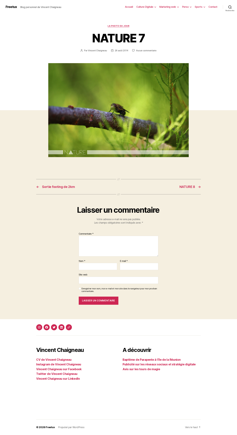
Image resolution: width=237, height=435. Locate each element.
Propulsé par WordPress (71, 427)
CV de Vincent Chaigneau (54, 359)
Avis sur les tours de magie (141, 369)
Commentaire (86, 234)
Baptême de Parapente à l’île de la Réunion (152, 359)
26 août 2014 (121, 50)
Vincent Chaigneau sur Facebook (59, 369)
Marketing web (167, 6)
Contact (212, 6)
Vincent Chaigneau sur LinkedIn (58, 378)
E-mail (124, 261)
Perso (185, 6)
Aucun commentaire (146, 50)
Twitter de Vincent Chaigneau (56, 374)
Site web (83, 274)
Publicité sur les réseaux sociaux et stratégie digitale (159, 364)
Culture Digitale (144, 6)
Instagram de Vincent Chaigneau (58, 364)
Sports (198, 6)
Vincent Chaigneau (97, 50)
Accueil (129, 6)
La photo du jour (118, 26)
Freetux (11, 7)
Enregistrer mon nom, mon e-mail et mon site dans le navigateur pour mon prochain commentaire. (119, 289)
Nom (82, 261)
